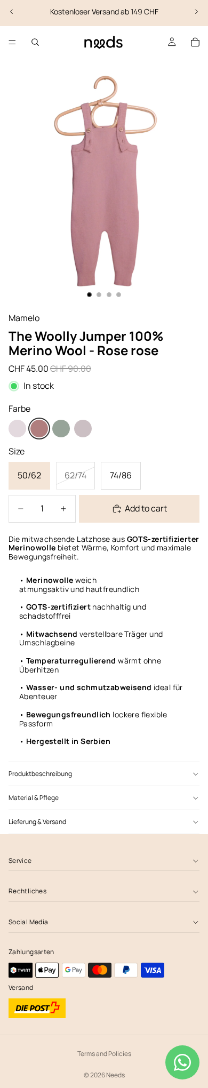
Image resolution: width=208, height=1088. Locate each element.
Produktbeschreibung (40, 773)
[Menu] (12, 42)
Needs (115, 1074)
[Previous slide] (11, 11)
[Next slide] (196, 11)
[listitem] (17, 428)
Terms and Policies (104, 1053)
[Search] (35, 42)
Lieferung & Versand (37, 821)
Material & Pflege (34, 797)
